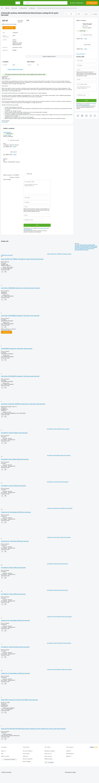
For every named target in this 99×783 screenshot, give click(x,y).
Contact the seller (9, 27)
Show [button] (14, 146)
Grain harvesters (79, 244)
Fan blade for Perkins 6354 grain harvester (13, 567)
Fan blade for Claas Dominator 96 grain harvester (15, 647)
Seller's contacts (5, 756)
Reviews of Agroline (27, 758)
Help (2, 753)
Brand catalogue (27, 761)
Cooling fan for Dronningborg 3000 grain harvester (15, 620)
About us (3, 751)
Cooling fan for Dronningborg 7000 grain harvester (15, 673)
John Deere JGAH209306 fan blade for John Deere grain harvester (20, 315)
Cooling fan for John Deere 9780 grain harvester (15, 541)
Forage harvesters (88, 244)
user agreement (27, 229)
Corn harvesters (93, 247)
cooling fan (15, 32)
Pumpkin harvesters (85, 246)
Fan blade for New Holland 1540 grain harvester (15, 459)
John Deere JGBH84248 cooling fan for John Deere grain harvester (20, 288)
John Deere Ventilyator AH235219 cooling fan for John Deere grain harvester (23, 404)
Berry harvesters (88, 248)
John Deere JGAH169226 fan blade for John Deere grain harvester (20, 376)
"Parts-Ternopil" (7, 132)
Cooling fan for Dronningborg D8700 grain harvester (16, 512)
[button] (67, 14)
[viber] (6, 149)
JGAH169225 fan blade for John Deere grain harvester (16, 348)
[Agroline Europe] (7, 2)
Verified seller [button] (9, 133)
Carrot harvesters (84, 247)
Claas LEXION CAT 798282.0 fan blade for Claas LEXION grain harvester (22, 259)
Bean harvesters (84, 249)
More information (80, 54)
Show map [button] (29, 173)
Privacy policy (26, 753)
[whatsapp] (4, 149)
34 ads (9, 135)
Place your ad (6, 332)
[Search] (25, 3)
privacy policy (43, 228)
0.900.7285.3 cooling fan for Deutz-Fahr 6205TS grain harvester (19, 700)
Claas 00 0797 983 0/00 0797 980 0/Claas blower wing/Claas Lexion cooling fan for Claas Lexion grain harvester (33, 728)
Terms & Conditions (27, 751)
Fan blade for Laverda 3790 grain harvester (13, 485)
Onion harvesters (79, 248)
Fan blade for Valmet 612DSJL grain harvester (14, 433)
